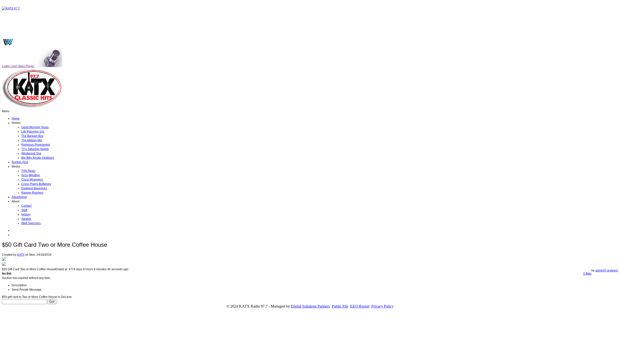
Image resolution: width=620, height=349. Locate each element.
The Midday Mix (31, 140)
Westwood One (31, 153)
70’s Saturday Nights (35, 149)
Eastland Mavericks (34, 188)
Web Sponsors (31, 223)
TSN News (28, 171)
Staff (24, 210)
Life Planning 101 (33, 131)
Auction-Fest (20, 162)
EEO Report (359, 306)
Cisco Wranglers (32, 179)
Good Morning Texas (35, 127)
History (26, 214)
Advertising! (19, 197)
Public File (340, 306)
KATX (20, 254)
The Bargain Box (32, 136)
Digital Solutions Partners (310, 306)
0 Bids (587, 273)
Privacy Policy (382, 306)
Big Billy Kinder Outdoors (37, 157)
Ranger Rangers (32, 192)
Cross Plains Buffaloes (36, 184)
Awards (26, 219)
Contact (26, 205)
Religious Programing (35, 144)
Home (16, 118)
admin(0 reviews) (606, 270)
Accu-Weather (30, 175)
